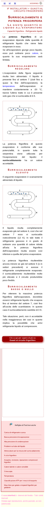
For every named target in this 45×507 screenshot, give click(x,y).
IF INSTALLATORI (17, 8)
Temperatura (9, 476)
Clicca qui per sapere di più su (22, 339)
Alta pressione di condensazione (16, 442)
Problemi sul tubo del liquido (14, 446)
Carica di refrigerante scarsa (15, 432)
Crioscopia (8, 471)
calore (35, 53)
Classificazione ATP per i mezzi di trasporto (20, 481)
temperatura (9, 86)
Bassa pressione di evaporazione (16, 437)
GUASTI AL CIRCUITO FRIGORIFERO (28, 9)
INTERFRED (34, 3)
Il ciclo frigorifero (10, 455)
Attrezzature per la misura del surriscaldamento (22, 451)
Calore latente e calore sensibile (16, 467)
